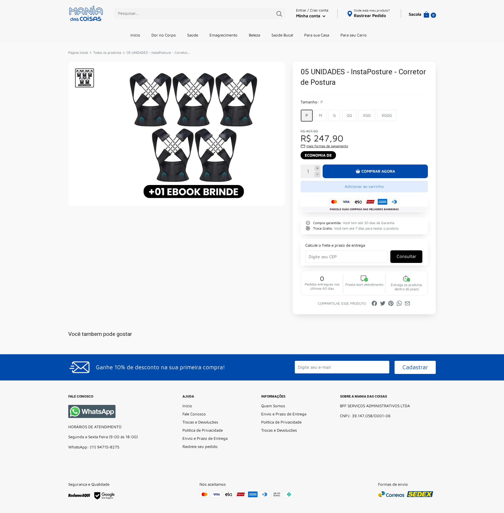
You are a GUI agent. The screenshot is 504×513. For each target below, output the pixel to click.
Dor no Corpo (163, 35)
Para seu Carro (353, 35)
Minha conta (308, 15)
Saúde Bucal (282, 35)
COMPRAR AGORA (378, 171)
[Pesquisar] (279, 13)
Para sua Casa (316, 35)
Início (135, 35)
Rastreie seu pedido (200, 446)
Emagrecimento (223, 35)
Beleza (254, 35)
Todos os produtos (107, 52)
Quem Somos (273, 406)
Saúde (192, 35)
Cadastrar (415, 367)
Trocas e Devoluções (200, 422)
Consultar (406, 256)
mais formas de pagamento (327, 146)
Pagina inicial (78, 52)
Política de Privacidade (202, 430)
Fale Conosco (194, 414)
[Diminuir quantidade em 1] (317, 174)
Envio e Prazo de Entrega (205, 438)
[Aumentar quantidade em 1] (317, 168)
